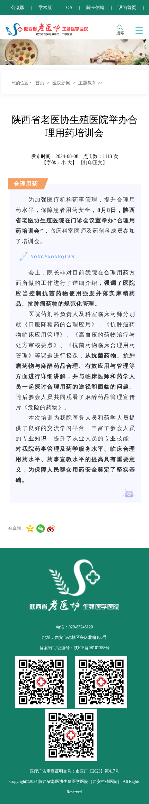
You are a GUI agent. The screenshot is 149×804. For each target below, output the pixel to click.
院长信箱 (95, 7)
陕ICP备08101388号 (91, 647)
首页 (39, 82)
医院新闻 (61, 82)
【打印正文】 (92, 162)
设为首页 (127, 7)
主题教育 (87, 82)
